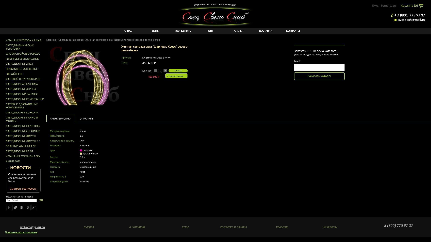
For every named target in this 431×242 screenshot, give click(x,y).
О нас (128, 31)
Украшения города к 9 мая (23, 40)
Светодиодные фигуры (21, 136)
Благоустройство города (23, 53)
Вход (375, 5)
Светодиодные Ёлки (19, 151)
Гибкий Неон (14, 73)
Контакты (293, 31)
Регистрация (389, 5)
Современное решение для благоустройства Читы (22, 177)
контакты (330, 227)
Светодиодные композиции (25, 99)
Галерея (238, 31)
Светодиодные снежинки (23, 131)
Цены (155, 31)
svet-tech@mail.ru (411, 20)
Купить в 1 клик (175, 76)
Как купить (183, 31)
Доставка (265, 31)
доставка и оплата (233, 227)
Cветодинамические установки (20, 47)
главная (89, 227)
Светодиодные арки (19, 63)
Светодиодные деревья (21, 89)
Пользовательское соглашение (21, 232)
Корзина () (410, 6)
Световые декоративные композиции (22, 105)
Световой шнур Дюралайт (23, 78)
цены (185, 227)
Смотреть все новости (23, 188)
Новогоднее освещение (22, 68)
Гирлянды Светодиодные (22, 58)
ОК (41, 200)
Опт (210, 31)
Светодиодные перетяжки (23, 126)
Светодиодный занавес (22, 94)
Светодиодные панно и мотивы (22, 119)
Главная (51, 39)
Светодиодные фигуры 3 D (23, 141)
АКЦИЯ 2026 (13, 161)
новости (282, 227)
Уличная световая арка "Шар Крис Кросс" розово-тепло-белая (122, 39)
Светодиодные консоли (22, 112)
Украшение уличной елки (23, 156)
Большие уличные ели (21, 146)
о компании (137, 227)
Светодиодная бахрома (22, 84)
